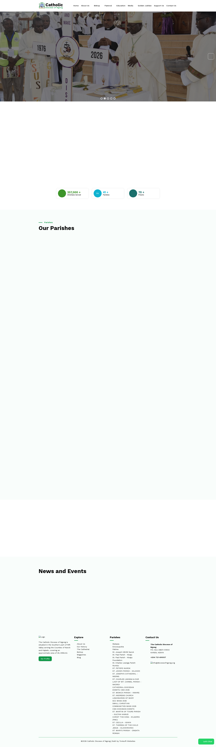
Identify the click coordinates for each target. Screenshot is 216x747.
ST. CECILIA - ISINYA (121, 722)
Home (76, 6)
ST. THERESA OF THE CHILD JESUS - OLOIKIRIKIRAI (125, 726)
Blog (79, 657)
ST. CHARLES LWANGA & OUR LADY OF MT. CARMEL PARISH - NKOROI (126, 682)
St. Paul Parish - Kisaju (122, 655)
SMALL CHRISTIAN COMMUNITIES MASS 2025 (124, 704)
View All (157, 540)
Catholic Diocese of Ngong (98, 741)
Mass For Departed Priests (164, 594)
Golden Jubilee (145, 6)
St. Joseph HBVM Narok (123, 652)
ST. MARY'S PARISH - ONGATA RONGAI (125, 731)
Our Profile (45, 659)
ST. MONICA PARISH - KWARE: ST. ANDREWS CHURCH (126, 694)
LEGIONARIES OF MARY (123, 698)
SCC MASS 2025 (119, 701)
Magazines (81, 655)
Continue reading (36, 603)
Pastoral (108, 6)
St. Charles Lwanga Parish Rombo (123, 664)
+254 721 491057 (158, 657)
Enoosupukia (118, 647)
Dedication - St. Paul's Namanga (47, 594)
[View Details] (93, 237)
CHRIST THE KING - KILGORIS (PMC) (126, 718)
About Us (85, 6)
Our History (82, 647)
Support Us (159, 6)
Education (120, 6)
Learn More (47, 78)
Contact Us (171, 6)
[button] (4, 56)
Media (131, 6)
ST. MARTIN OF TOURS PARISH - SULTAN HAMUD (126, 713)
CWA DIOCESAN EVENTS (123, 709)
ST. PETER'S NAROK (121, 668)
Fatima (115, 649)
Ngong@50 (57, 63)
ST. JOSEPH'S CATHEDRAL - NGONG (125, 675)
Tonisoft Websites (127, 741)
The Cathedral (83, 649)
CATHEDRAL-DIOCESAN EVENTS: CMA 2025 (123, 688)
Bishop (97, 6)
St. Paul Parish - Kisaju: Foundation (122, 658)
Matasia (115, 644)
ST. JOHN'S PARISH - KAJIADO (126, 671)
